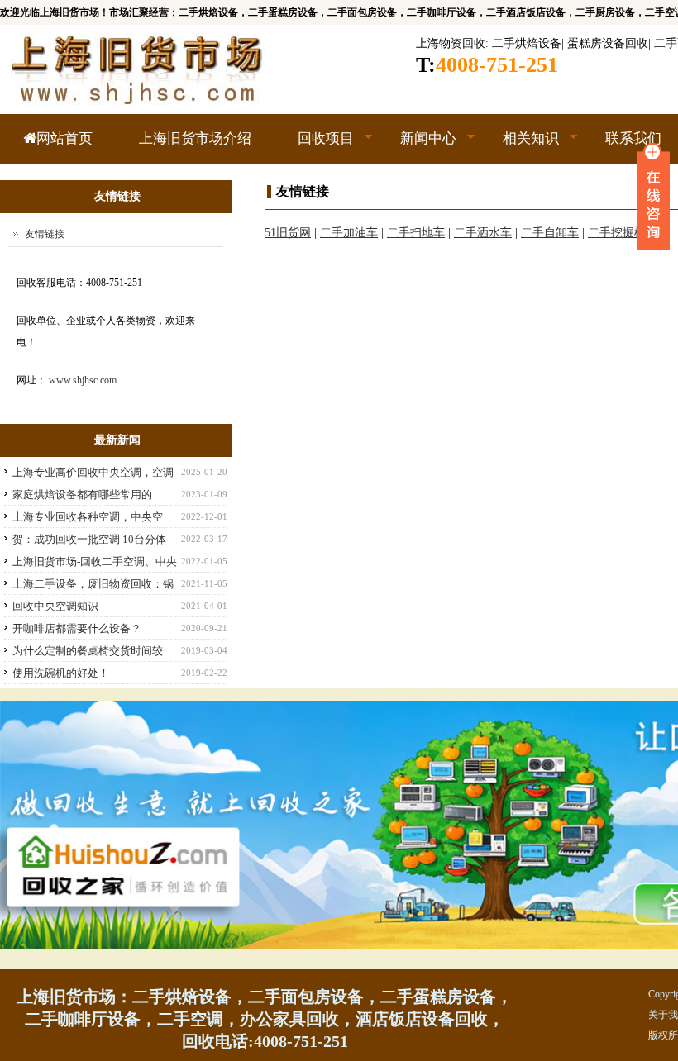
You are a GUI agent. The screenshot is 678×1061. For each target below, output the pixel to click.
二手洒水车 (483, 232)
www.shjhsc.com (83, 380)
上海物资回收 (450, 43)
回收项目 (314, 147)
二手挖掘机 (617, 232)
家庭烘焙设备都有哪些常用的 (82, 494)
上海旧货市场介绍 (195, 138)
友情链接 (44, 234)
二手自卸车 (550, 232)
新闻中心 (416, 147)
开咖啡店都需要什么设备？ (76, 628)
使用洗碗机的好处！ (60, 673)
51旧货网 (288, 232)
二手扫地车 (416, 232)
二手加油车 (349, 232)
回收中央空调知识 (55, 606)
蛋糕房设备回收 (607, 43)
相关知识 (519, 147)
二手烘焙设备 (526, 43)
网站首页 (64, 138)
